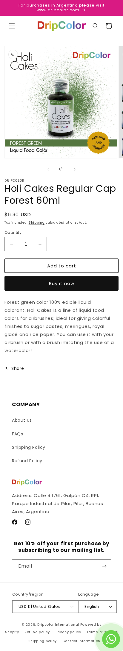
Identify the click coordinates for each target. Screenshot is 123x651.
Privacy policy (68, 632)
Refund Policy (27, 461)
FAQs (17, 434)
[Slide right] (74, 169)
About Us (22, 420)
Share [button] (17, 368)
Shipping (37, 222)
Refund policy (37, 632)
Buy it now (61, 283)
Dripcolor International (58, 624)
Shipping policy (42, 640)
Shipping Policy (28, 447)
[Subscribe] (104, 566)
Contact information (81, 640)
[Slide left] (48, 169)
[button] (12, 25)
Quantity (12, 232)
